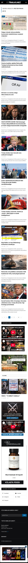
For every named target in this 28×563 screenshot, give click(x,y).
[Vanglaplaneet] (14, 2)
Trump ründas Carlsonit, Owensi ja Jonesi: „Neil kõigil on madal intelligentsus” (12, 213)
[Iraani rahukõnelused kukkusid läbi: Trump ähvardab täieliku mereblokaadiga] (14, 171)
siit (7, 531)
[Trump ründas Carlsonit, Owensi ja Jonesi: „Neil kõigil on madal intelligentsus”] (14, 202)
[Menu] (2, 2)
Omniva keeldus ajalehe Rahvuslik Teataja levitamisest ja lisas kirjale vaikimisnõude (12, 65)
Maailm (3, 47)
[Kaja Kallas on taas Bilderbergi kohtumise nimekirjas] (14, 233)
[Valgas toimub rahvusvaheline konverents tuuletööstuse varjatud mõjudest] (14, 22)
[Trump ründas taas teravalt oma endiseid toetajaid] (14, 143)
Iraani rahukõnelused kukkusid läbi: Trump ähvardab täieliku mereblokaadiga (12, 182)
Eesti (3, 16)
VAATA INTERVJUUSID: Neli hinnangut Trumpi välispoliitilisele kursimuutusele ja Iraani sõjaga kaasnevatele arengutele (13, 123)
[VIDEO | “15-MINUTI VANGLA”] (14, 386)
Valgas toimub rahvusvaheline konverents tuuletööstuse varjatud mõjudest (12, 34)
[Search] (26, 2)
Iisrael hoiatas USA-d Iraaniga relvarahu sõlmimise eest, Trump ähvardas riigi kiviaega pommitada (13, 302)
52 (18, 317)
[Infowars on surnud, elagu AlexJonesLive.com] (14, 83)
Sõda (3, 164)
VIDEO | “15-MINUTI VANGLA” (10, 396)
